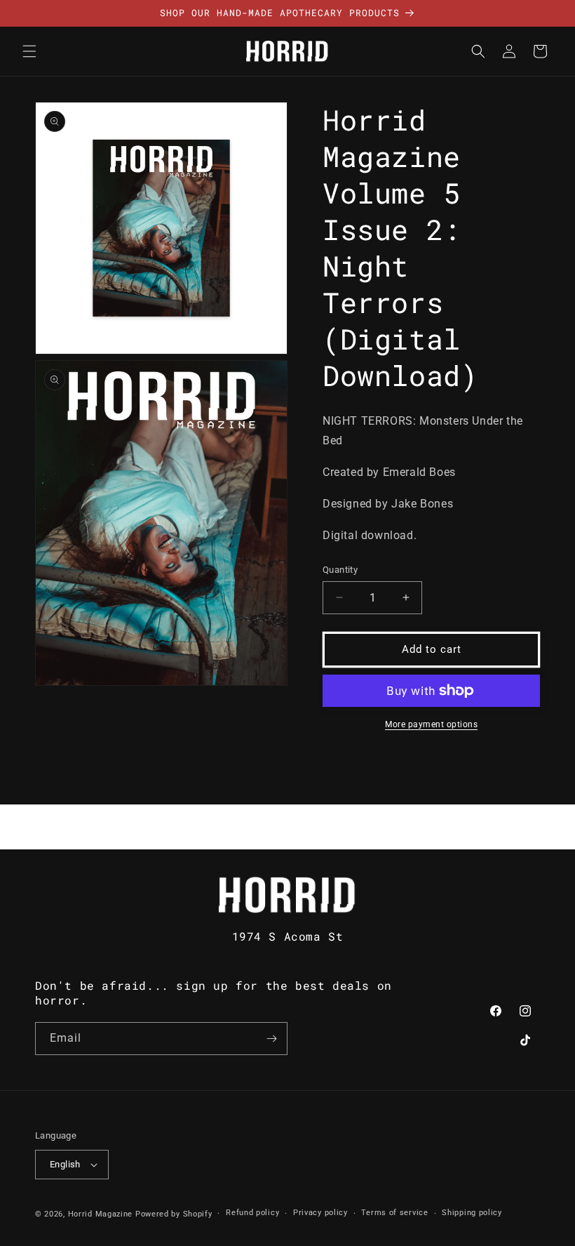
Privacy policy (320, 1212)
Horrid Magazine (100, 1214)
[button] (29, 51)
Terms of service (394, 1212)
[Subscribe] (271, 1038)
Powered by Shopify (173, 1214)
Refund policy (252, 1212)
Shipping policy (472, 1212)
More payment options (431, 724)
